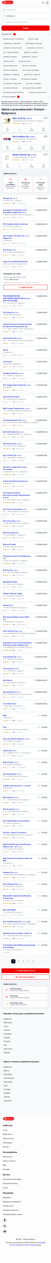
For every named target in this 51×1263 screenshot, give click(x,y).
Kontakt (6, 1147)
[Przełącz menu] (47, 3)
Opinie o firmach (9, 1161)
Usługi (5, 1188)
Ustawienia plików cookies (12, 1214)
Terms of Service (30, 1245)
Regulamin (7, 1197)
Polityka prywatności (11, 1210)
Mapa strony (7, 1134)
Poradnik (6, 1169)
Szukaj (25, 28)
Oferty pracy (7, 1157)
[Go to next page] (43, 961)
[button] (46, 118)
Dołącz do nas (8, 1138)
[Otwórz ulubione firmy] (43, 3)
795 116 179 (13, 279)
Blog (4, 1165)
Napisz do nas (26, 287)
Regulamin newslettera (12, 1202)
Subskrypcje (7, 1143)
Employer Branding (10, 1183)
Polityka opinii (8, 1206)
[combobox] (27, 10)
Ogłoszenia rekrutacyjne (12, 1179)
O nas (5, 1130)
